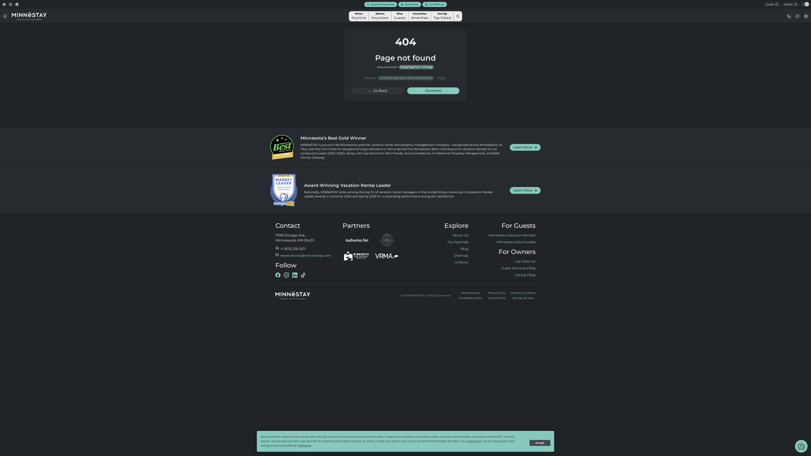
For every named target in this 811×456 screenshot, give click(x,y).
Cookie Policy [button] (473, 441)
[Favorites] (797, 16)
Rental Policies (470, 292)
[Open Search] (458, 16)
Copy (441, 78)
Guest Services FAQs (518, 268)
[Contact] (789, 16)
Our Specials (458, 242)
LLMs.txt (461, 262)
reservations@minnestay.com (305, 256)
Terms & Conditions (523, 292)
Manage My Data (523, 298)
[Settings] (806, 16)
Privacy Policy (497, 292)
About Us (460, 235)
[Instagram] (10, 4)
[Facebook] (4, 4)
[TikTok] (303, 275)
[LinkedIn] (16, 4)
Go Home (433, 91)
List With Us (525, 261)
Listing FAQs (525, 275)
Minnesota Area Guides (516, 242)
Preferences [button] (304, 445)
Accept (539, 442)
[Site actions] (801, 446)
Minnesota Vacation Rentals (512, 235)
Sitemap (461, 256)
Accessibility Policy (471, 298)
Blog (464, 249)
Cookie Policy (497, 298)
